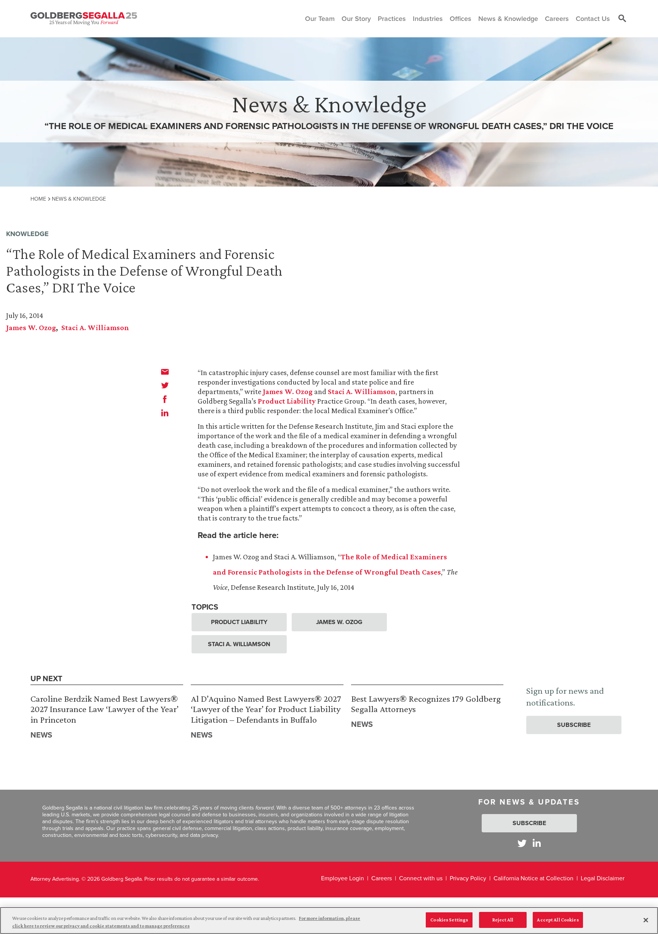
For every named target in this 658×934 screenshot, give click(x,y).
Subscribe (574, 724)
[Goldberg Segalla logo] (83, 19)
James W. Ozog (31, 327)
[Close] (645, 920)
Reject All (502, 920)
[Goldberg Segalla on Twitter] (522, 843)
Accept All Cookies (557, 920)
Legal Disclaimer (602, 878)
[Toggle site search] (622, 18)
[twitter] (165, 385)
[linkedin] (165, 413)
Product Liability (287, 401)
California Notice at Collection (533, 878)
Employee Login (342, 878)
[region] (329, 920)
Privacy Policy (468, 878)
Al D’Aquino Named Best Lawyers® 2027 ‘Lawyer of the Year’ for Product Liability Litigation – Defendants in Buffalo (266, 709)
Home (38, 199)
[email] (165, 371)
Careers (381, 878)
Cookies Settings (449, 920)
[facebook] (165, 399)
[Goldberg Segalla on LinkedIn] (537, 843)
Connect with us (420, 878)
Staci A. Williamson (95, 327)
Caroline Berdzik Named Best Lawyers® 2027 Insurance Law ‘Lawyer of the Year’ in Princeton (104, 709)
